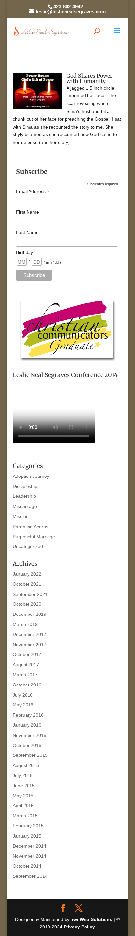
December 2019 (29, 614)
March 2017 (25, 674)
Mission (21, 516)
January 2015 (27, 836)
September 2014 (30, 876)
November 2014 (29, 855)
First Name (27, 212)
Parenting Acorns (30, 526)
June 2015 (24, 785)
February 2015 (28, 825)
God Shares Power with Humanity (89, 78)
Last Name (27, 232)
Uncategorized (28, 546)
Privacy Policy (79, 926)
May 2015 (23, 795)
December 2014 (29, 846)
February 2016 (28, 715)
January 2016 (27, 725)
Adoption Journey (31, 476)
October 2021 (27, 584)
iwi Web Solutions (92, 919)
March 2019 (25, 624)
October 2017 (27, 654)
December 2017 (29, 634)
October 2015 (27, 745)
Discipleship (25, 486)
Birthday (24, 252)
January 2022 (27, 574)
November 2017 (29, 644)
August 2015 (26, 765)
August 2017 (26, 664)
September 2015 (30, 755)
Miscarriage (25, 506)
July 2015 (23, 775)
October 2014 (27, 866)
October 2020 (27, 604)
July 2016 (23, 695)
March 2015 (25, 815)
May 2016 (23, 704)
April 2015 (23, 805)
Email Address (32, 191)
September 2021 (30, 594)
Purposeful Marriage (34, 536)
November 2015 (29, 735)
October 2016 (27, 684)
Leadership (24, 496)
